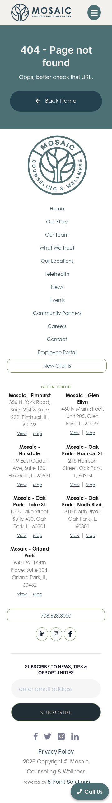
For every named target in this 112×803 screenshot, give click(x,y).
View (22, 433)
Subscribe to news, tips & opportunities (56, 669)
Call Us (93, 791)
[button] (94, 12)
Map (37, 433)
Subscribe (56, 712)
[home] (41, 12)
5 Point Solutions (69, 781)
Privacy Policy (56, 751)
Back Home (61, 100)
